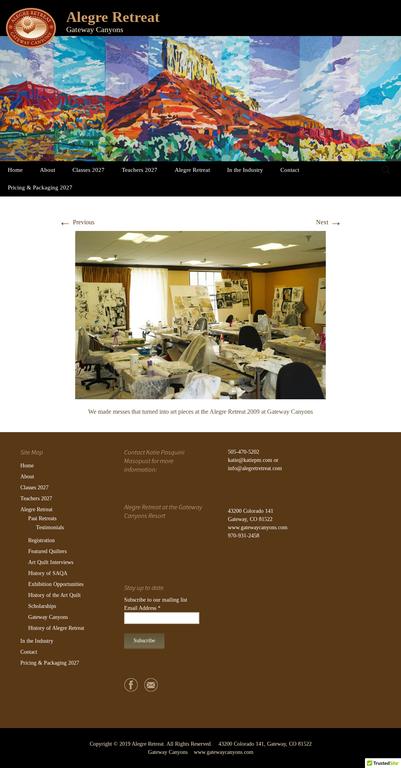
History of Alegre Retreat (56, 628)
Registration (41, 540)
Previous (76, 222)
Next (329, 222)
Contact (289, 170)
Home (15, 170)
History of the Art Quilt (54, 595)
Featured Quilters (47, 551)
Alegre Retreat (192, 170)
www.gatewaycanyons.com (257, 527)
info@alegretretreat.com (255, 468)
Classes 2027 (88, 170)
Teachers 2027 (139, 170)
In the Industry (245, 170)
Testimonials (50, 527)
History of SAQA (47, 573)
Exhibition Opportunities (55, 584)
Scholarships (42, 606)
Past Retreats (42, 518)
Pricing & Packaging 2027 (40, 187)
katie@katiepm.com (250, 460)
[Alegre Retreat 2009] (200, 314)
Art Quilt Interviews (50, 562)
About (47, 170)
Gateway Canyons (48, 617)
